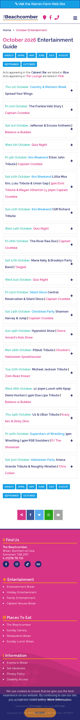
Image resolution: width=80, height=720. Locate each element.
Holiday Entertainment (21, 592)
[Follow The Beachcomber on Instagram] (17, 564)
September (12, 64)
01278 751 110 (14, 558)
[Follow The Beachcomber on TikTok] (27, 564)
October (29, 64)
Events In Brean (17, 662)
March (9, 55)
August (63, 55)
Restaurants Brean (19, 636)
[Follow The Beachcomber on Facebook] (6, 564)
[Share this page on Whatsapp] (48, 515)
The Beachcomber (19, 624)
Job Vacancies (16, 668)
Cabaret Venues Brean (21, 603)
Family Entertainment (21, 598)
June (41, 55)
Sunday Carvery (17, 630)
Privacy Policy (16, 674)
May (31, 55)
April (21, 55)
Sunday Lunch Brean (20, 641)
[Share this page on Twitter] (39, 515)
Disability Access (17, 679)
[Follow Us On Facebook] (50, 17)
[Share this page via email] (58, 515)
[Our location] (44, 17)
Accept (40, 712)
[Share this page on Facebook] (30, 515)
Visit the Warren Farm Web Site (41, 4)
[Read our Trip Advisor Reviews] (38, 564)
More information (59, 699)
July (51, 55)
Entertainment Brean (21, 586)
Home (7, 30)
